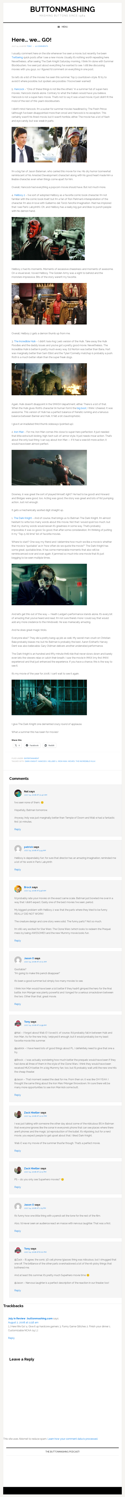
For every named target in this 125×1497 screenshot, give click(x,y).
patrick (28, 847)
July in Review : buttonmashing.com (30, 1318)
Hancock (19, 89)
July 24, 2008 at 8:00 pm (35, 1252)
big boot (81, 408)
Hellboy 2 (19, 195)
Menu (65, 27)
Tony (27, 1021)
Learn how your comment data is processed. (73, 1438)
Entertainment (31, 758)
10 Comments (41, 46)
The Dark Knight (23, 518)
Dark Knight (31, 761)
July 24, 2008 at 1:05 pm (35, 1208)
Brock (27, 887)
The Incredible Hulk (25, 341)
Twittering (17, 57)
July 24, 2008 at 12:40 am (35, 795)
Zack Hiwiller (32, 1112)
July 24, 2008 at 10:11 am (35, 962)
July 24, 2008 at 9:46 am (35, 891)
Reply (17, 829)
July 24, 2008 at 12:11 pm (35, 1172)
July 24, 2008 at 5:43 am (35, 850)
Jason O (29, 958)
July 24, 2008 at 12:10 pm (35, 1116)
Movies (71, 761)
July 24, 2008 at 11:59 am (35, 1025)
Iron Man (19, 431)
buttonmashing (62, 9)
